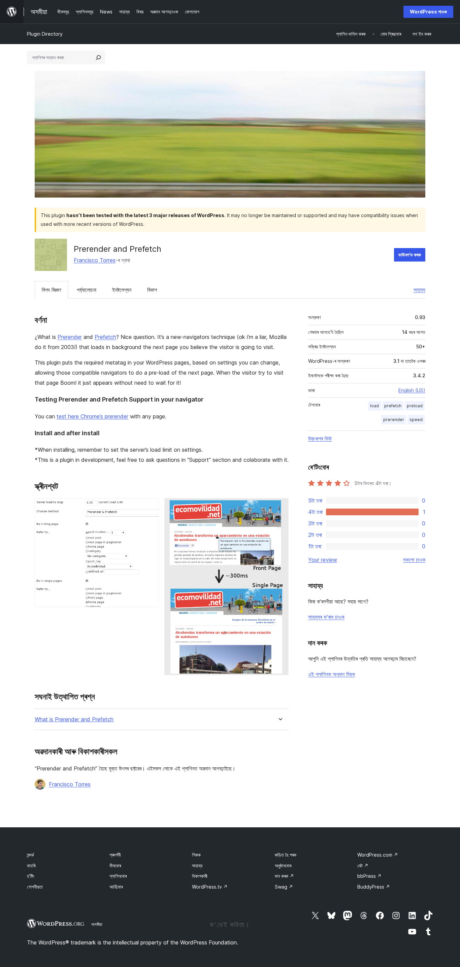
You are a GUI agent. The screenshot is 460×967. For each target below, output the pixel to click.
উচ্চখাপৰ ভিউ (320, 438)
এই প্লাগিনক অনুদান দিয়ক (331, 674)
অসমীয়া (96, 924)
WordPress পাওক (428, 11)
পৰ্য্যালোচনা (86, 289)
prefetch (392, 405)
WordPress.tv (210, 887)
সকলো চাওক (414, 559)
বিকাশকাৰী (199, 876)
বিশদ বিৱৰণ (51, 289)
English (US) (411, 390)
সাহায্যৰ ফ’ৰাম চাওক (326, 617)
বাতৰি (31, 865)
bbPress (369, 876)
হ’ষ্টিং (30, 876)
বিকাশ (152, 289)
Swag (284, 887)
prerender (393, 419)
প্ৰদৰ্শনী (115, 855)
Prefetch (105, 337)
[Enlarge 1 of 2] (149, 507)
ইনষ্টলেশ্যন (121, 289)
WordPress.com (377, 855)
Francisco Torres (95, 260)
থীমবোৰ (115, 865)
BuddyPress (373, 887)
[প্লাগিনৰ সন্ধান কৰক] (98, 57)
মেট (362, 865)
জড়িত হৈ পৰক (285, 855)
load (374, 405)
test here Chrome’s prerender (92, 416)
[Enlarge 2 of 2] (279, 507)
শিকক (196, 855)
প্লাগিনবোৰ (118, 876)
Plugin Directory (45, 34)
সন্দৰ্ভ (30, 855)
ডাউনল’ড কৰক (409, 254)
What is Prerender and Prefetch (74, 719)
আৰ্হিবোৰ (116, 887)
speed (416, 419)
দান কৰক (284, 876)
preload (415, 405)
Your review (322, 559)
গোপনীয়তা (35, 887)
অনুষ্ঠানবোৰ (283, 865)
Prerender (70, 337)
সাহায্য (419, 289)
